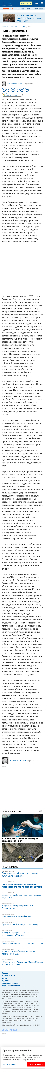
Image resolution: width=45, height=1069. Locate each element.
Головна (5, 27)
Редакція (5, 981)
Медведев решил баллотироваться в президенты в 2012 (18, 952)
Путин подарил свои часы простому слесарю (22, 943)
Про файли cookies (9, 1064)
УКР (36, 3)
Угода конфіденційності (11, 986)
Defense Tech (7, 8)
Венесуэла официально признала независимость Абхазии (17, 933)
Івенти (4, 978)
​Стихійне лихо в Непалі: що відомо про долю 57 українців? (28, 18)
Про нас (5, 973)
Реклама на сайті (8, 976)
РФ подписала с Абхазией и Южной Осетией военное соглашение (22, 963)
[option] (22, 18)
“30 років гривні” (23, 8)
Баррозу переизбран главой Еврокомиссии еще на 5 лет (21, 896)
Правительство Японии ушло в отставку (20, 924)
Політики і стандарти (10, 983)
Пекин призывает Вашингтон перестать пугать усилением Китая (20, 874)
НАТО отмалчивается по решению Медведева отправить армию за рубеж (22, 885)
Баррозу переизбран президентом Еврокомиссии (17, 907)
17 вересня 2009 (20, 27)
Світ (11, 27)
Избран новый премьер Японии (16, 916)
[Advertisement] (22, 270)
